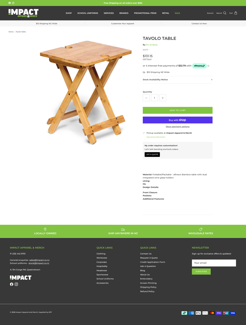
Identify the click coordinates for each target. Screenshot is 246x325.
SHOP (69, 13)
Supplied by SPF (45, 312)
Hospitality (102, 266)
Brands (123, 13)
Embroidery (146, 278)
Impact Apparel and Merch (27, 312)
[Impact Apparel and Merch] (23, 13)
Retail (165, 13)
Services (109, 13)
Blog (142, 270)
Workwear (102, 258)
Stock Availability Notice (155, 79)
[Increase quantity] (162, 97)
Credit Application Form (152, 262)
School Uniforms (87, 13)
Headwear (102, 270)
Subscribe (201, 271)
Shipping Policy (148, 287)
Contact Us (145, 253)
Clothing (101, 253)
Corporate (102, 262)
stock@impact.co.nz (39, 263)
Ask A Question (148, 266)
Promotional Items (145, 13)
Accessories (102, 283)
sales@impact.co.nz (39, 260)
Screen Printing (148, 283)
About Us (145, 274)
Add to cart (178, 110)
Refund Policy (147, 291)
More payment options (177, 126)
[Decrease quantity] (146, 97)
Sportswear (102, 274)
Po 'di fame (152, 44)
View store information (155, 137)
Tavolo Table (21, 32)
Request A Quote (149, 258)
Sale (177, 13)
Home (11, 32)
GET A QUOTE (152, 154)
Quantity (147, 92)
